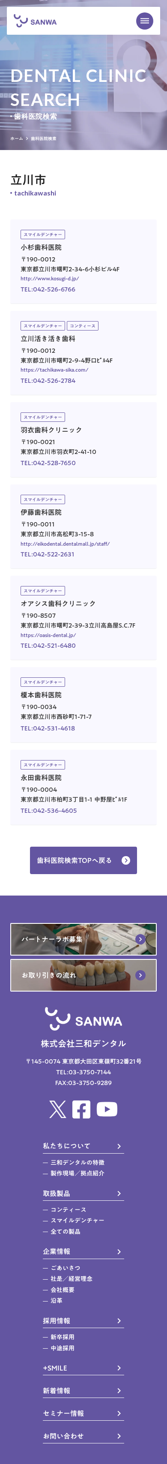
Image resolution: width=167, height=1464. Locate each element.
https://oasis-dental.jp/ (48, 635)
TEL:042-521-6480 (48, 645)
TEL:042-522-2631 (48, 554)
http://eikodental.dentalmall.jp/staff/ (65, 544)
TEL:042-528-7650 (48, 463)
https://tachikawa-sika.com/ (55, 370)
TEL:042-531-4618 (48, 728)
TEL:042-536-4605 (49, 811)
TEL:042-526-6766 (48, 289)
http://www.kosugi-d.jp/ (50, 278)
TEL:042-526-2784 (48, 381)
